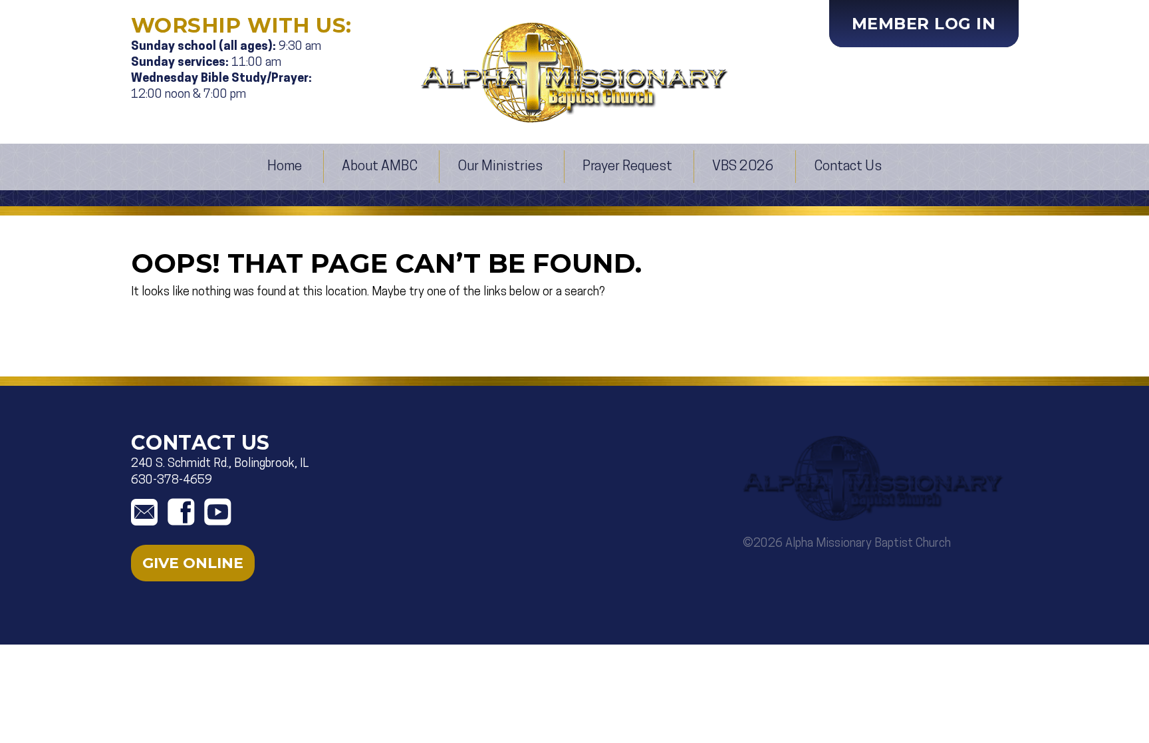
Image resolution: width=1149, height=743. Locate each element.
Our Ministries (500, 167)
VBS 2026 (743, 167)
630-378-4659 (171, 481)
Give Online (192, 563)
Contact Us (848, 167)
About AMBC (380, 167)
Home (284, 167)
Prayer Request (627, 167)
